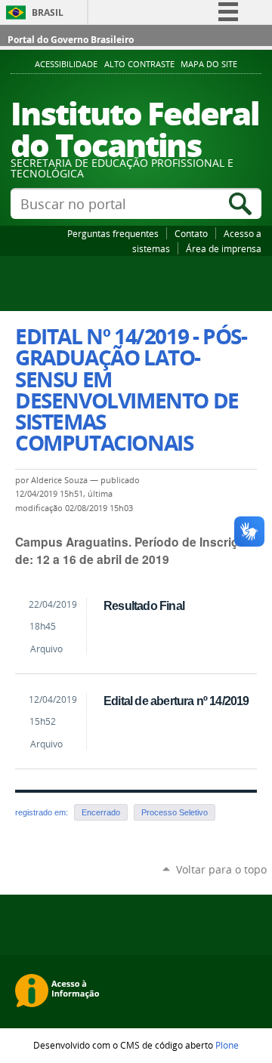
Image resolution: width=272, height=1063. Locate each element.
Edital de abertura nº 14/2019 (176, 700)
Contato (191, 233)
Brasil (47, 12)
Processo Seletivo (174, 812)
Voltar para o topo (221, 869)
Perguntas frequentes (113, 233)
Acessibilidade (66, 64)
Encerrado (101, 812)
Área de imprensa (223, 248)
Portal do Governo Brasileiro (71, 39)
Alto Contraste (139, 64)
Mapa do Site (209, 64)
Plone (227, 1045)
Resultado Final (144, 605)
